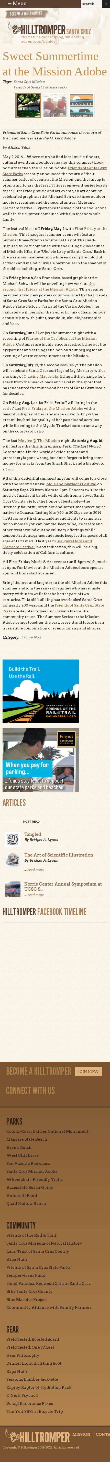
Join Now (88, 1072)
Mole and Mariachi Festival (71, 484)
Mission (81, 1434)
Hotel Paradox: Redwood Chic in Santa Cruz (48, 1283)
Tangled (32, 834)
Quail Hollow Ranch (26, 1203)
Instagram (16, 1102)
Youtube (39, 1102)
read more (35, 870)
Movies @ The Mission (39, 441)
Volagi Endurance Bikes (29, 1403)
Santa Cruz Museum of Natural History (44, 1243)
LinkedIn (63, 1102)
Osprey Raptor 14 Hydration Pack (39, 1387)
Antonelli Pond (21, 1195)
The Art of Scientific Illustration (58, 855)
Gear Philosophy (22, 1355)
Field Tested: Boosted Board (32, 1339)
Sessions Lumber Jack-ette (32, 1379)
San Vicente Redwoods (28, 1163)
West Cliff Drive (22, 1155)
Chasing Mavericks (41, 376)
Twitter (51, 1102)
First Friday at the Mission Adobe (52, 408)
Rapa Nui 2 (16, 1259)
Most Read (31, 821)
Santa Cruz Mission (29, 82)
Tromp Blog (31, 637)
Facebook (27, 1102)
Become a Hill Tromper (32, 16)
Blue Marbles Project (26, 1299)
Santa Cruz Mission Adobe (32, 1171)
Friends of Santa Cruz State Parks (40, 87)
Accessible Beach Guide (29, 1187)
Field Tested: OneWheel (30, 1347)
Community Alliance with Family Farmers (49, 1307)
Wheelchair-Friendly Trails (34, 1179)
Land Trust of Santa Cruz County (37, 1251)
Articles (11, 821)
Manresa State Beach (26, 1139)
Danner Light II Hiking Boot (33, 1363)
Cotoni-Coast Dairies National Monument (47, 1131)
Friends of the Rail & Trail (31, 1235)
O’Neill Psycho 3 (22, 1395)
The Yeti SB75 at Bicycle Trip (34, 1411)
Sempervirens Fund (25, 1275)
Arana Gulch (19, 1147)
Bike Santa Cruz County (29, 1291)
